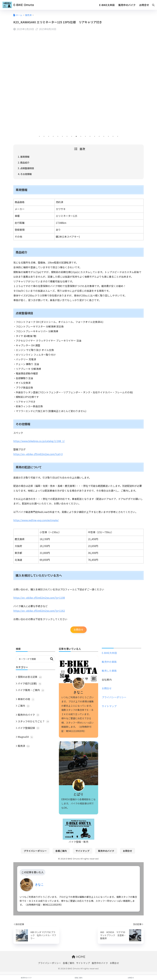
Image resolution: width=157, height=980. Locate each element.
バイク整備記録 (28, 728)
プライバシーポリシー (114, 697)
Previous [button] (16, 85)
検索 (51, 658)
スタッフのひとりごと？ (33, 721)
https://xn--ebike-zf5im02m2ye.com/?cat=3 (38, 454)
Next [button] (140, 85)
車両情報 (24, 156)
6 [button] (62, 136)
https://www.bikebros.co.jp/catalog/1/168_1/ (39, 441)
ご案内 (23, 705)
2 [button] (44, 136)
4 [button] (53, 136)
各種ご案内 (61, 850)
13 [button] (94, 136)
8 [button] (71, 136)
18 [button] (117, 136)
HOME (80, 957)
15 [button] (103, 136)
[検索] (152, 5)
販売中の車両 (109, 662)
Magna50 (25, 737)
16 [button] (108, 136)
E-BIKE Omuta (23, 5)
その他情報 (26, 174)
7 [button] (67, 136)
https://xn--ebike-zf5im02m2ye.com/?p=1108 (39, 597)
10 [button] (80, 136)
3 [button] (48, 136)
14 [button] (99, 136)
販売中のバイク (28, 714)
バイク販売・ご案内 (31, 690)
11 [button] (85, 136)
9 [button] (76, 136)
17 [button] (113, 136)
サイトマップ (109, 706)
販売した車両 (109, 670)
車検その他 (26, 699)
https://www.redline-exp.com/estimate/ (36, 520)
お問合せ (78, 629)
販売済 (24, 746)
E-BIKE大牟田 (109, 653)
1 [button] (39, 136)
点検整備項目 (27, 168)
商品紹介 (24, 162)
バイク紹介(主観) (29, 683)
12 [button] (90, 136)
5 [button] (57, 136)
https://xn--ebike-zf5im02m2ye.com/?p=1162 (39, 610)
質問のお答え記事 (30, 677)
